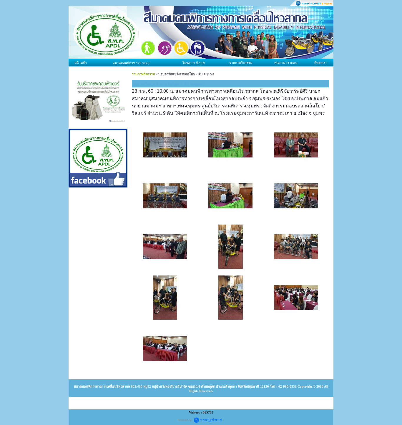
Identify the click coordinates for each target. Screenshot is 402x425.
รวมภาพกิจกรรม (240, 62)
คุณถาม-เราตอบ (285, 62)
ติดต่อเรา (320, 62)
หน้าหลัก (80, 62)
